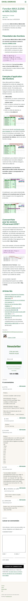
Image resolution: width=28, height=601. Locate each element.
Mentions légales (4, 589)
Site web (5, 560)
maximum (16, 332)
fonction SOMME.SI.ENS (9, 43)
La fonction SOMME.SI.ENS (12, 308)
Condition (4, 332)
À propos (2, 585)
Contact (2, 587)
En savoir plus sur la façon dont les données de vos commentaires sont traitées (12, 573)
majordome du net (9, 596)
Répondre (22, 386)
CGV (2, 591)
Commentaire (7, 531)
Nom (4, 554)
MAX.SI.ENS (10, 332)
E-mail (17, 554)
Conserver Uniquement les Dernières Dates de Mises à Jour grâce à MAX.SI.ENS (14, 296)
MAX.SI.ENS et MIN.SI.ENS (11, 323)
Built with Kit (14, 374)
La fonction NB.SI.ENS (10, 310)
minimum (20, 332)
